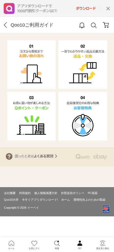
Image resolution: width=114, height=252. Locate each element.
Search (93, 25)
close (108, 8)
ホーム (65, 199)
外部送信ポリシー (72, 193)
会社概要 (10, 193)
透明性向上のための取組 (89, 199)
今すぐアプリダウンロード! (40, 199)
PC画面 (93, 193)
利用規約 (25, 193)
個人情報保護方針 (46, 193)
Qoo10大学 (11, 199)
